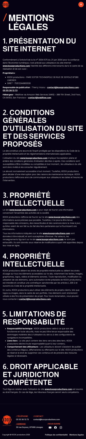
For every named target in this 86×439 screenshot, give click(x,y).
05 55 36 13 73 (10, 90)
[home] (5, 4)
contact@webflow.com (39, 97)
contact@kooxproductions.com (63, 87)
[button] (81, 4)
